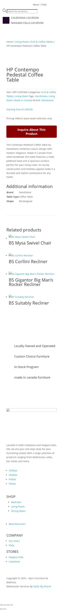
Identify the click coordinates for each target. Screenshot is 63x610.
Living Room (22, 41)
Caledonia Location (25, 18)
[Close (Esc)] (11, 604)
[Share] (8, 604)
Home (9, 41)
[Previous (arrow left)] (1, 608)
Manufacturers (17, 524)
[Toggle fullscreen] (4, 604)
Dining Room (18, 511)
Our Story (14, 540)
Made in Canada (23, 100)
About (36, 4)
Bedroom (16, 502)
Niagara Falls (16, 557)
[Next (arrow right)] (4, 608)
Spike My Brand (42, 586)
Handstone (41, 96)
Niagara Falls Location (27, 23)
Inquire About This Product (31, 132)
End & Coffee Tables (42, 41)
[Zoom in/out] (1, 604)
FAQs (44, 4)
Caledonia (14, 561)
